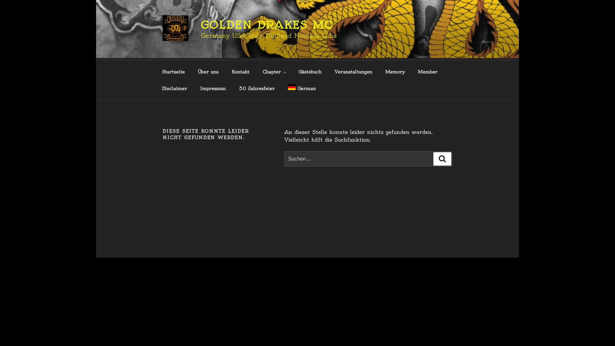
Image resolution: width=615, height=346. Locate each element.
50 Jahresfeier (257, 88)
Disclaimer (174, 88)
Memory (395, 72)
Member (428, 72)
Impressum (213, 88)
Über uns (208, 72)
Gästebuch (310, 72)
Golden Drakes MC (267, 24)
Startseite (173, 72)
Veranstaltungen (353, 72)
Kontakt (241, 72)
